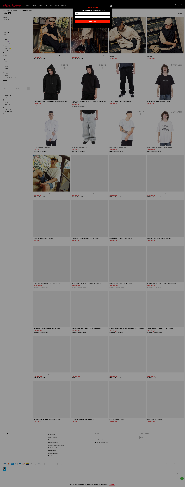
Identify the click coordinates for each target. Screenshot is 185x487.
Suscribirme (92, 21)
